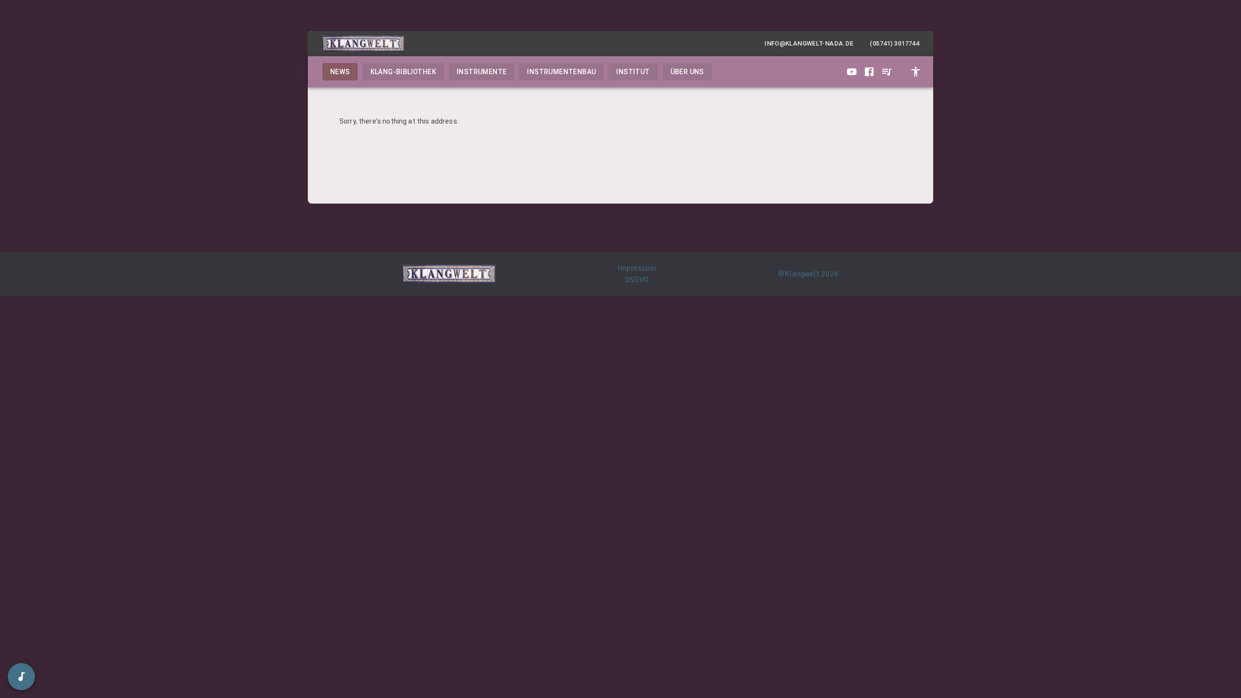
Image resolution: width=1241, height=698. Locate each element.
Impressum (637, 268)
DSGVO (637, 280)
